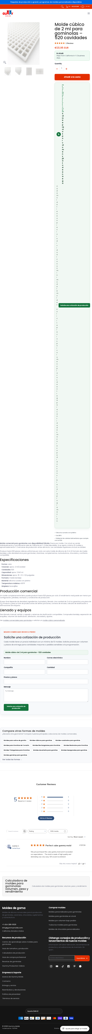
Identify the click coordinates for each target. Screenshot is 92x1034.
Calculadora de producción (13, 953)
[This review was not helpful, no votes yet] (83, 864)
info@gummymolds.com (12, 928)
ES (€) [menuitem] (88, 6)
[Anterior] (3, 43)
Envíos (56, 1028)
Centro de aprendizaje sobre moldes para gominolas (20, 943)
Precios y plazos (10, 677)
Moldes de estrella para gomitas (45, 750)
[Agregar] (66, 68)
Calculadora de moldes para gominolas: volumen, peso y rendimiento (59, 886)
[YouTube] (57, 966)
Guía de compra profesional (14, 957)
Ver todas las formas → (12, 760)
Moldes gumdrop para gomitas (15, 755)
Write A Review (46, 818)
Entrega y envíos (9, 985)
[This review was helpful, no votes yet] (79, 864)
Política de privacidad (11, 994)
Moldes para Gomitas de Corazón (16, 745)
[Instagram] (51, 966)
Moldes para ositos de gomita (15, 740)
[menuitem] (72, 6)
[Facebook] (68, 966)
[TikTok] (62, 966)
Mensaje (7, 687)
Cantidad (51, 667)
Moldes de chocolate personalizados (64, 929)
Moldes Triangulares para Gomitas (17, 750)
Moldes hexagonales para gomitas (74, 750)
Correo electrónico (55, 658)
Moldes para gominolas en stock (62, 916)
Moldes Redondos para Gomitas (76, 745)
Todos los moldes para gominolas (63, 925)
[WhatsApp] (80, 966)
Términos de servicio (10, 998)
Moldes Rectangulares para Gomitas (46, 745)
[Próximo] (43, 43)
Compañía (8, 667)
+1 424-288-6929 (9, 924)
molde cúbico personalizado (54, 620)
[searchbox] (14, 831)
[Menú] (88, 13)
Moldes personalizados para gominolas (65, 912)
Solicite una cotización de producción (74, 305)
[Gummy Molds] (7, 13)
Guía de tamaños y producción (15, 948)
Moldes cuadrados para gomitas (68, 740)
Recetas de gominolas (11, 961)
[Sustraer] (57, 68)
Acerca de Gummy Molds (12, 977)
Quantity (58, 64)
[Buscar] (62, 6)
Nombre (7, 658)
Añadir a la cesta (72, 77)
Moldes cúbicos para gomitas (41, 740)
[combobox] (37, 831)
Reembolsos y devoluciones (14, 990)
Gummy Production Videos (13, 966)
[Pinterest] (74, 966)
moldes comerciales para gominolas (17, 620)
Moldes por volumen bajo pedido (62, 920)
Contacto (6, 981)
